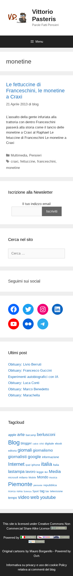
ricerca (12, 491)
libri (46, 472)
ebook (58, 443)
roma (20, 491)
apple (12, 435)
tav (47, 491)
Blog (14, 442)
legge (40, 472)
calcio (35, 443)
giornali (25, 450)
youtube (48, 497)
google (34, 456)
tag (42, 491)
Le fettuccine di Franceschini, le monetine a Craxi (35, 90)
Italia (56, 464)
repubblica (50, 485)
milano (23, 477)
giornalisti (17, 456)
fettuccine (27, 161)
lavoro (30, 472)
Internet (16, 464)
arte (21, 434)
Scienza (27, 491)
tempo (12, 497)
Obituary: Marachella (24, 395)
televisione (56, 491)
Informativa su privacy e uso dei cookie (32, 565)
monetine (13, 168)
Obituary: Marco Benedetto (28, 389)
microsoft (13, 477)
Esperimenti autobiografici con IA (33, 377)
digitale (49, 443)
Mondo (42, 477)
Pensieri (35, 155)
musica (53, 477)
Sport (35, 491)
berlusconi (46, 434)
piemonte (37, 485)
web (34, 497)
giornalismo (43, 450)
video (23, 497)
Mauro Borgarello (41, 551)
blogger (26, 443)
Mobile (32, 477)
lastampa (16, 471)
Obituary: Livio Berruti (24, 364)
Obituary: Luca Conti (23, 383)
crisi (41, 443)
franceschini (46, 161)
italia (46, 464)
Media (55, 471)
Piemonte (20, 484)
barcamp (31, 435)
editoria (12, 450)
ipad (28, 465)
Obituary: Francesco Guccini (30, 370)
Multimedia (19, 155)
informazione (50, 457)
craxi (14, 161)
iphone (35, 464)
